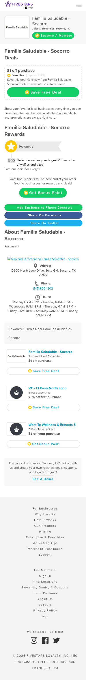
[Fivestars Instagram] (34, 640)
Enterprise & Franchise (45, 537)
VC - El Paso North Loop (47, 388)
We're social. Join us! (45, 632)
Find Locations (45, 582)
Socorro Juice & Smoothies (44, 356)
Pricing (45, 531)
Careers (45, 605)
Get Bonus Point (46, 193)
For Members (45, 570)
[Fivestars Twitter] (56, 640)
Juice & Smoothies (43, 29)
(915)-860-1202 (43, 288)
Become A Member (57, 35)
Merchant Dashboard (45, 549)
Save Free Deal (45, 92)
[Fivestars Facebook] (45, 640)
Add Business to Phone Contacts (44, 207)
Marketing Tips (45, 543)
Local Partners (45, 593)
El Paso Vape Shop (39, 393)
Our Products (45, 526)
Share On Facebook (45, 215)
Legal (45, 616)
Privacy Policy (45, 610)
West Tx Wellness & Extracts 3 (52, 424)
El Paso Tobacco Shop (41, 429)
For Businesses (45, 508)
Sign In (45, 576)
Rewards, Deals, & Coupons (45, 587)
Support (45, 555)
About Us (45, 599)
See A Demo (43, 479)
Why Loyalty (45, 514)
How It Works (45, 520)
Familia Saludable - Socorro (50, 351)
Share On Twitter (44, 223)
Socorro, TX (63, 29)
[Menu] (79, 5)
